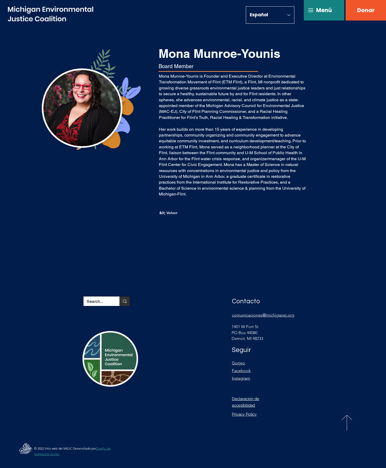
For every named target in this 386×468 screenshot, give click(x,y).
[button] (324, 10)
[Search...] (124, 301)
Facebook (241, 370)
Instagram (241, 378)
